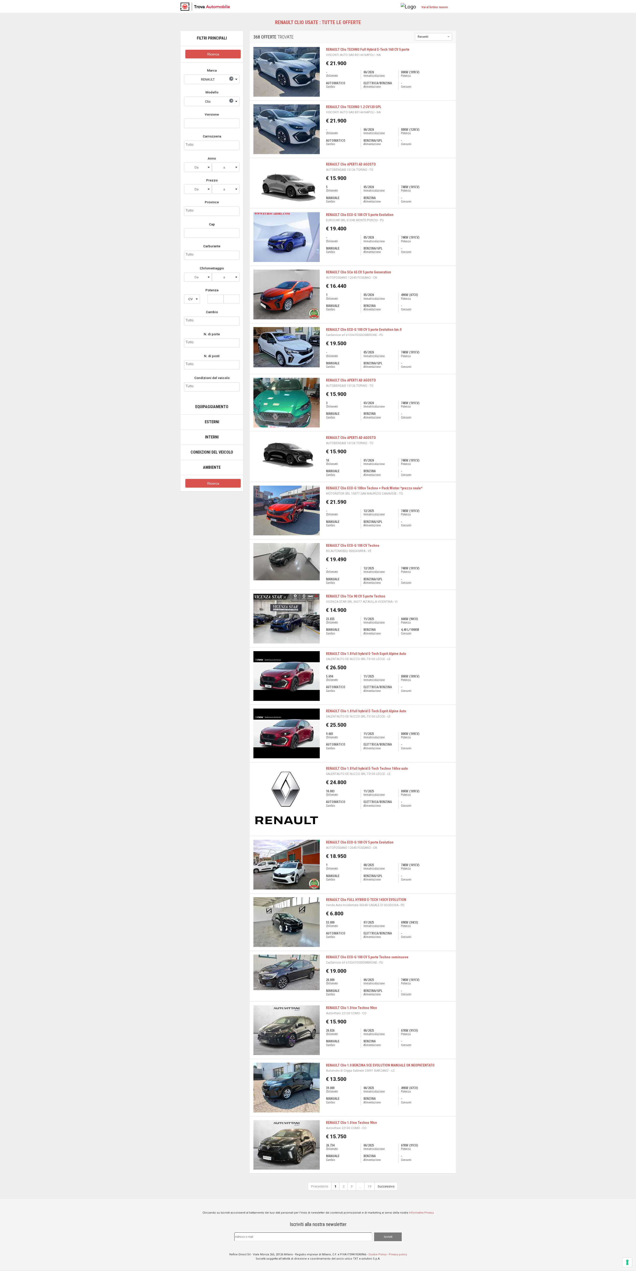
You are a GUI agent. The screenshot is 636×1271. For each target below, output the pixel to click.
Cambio (212, 312)
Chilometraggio (212, 268)
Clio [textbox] (219, 100)
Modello (211, 92)
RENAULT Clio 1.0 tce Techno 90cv (351, 1008)
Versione (212, 114)
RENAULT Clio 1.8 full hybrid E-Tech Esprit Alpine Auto (366, 654)
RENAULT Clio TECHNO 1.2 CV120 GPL (353, 107)
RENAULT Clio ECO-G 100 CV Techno (352, 546)
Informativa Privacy (421, 1212)
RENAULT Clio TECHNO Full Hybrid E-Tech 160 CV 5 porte (367, 49)
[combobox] (211, 79)
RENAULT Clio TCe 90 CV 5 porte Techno (355, 596)
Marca (212, 70)
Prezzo (212, 180)
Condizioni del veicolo (212, 378)
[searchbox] (212, 144)
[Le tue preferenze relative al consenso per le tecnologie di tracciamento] (627, 1262)
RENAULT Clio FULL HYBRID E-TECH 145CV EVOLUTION (366, 900)
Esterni (212, 422)
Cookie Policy (377, 1254)
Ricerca (213, 54)
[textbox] (198, 167)
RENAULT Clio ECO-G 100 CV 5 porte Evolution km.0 (363, 330)
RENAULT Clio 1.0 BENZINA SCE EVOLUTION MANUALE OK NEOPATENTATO (380, 1065)
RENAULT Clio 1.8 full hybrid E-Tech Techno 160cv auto (367, 768)
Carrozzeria (212, 136)
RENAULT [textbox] (217, 78)
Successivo (386, 1186)
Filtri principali (212, 38)
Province (212, 202)
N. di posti (212, 356)
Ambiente (212, 467)
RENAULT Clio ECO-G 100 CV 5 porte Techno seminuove (367, 957)
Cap (212, 224)
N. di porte (212, 334)
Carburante (211, 246)
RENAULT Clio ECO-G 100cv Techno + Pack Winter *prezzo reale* (374, 488)
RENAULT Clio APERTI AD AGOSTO (351, 164)
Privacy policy (398, 1254)
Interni (212, 437)
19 (369, 1186)
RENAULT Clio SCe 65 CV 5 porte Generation (358, 272)
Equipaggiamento (211, 406)
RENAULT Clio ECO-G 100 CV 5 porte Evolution (360, 215)
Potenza (211, 290)
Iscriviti (388, 1236)
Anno (212, 158)
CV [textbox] (190, 299)
